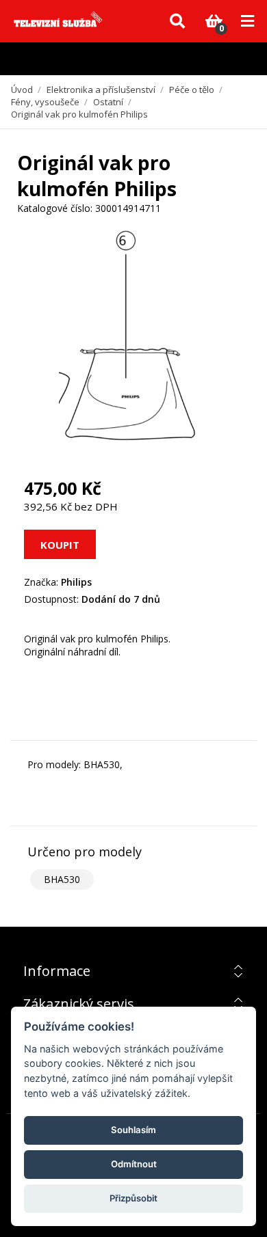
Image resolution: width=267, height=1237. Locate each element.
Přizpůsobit (133, 1198)
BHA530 (62, 879)
